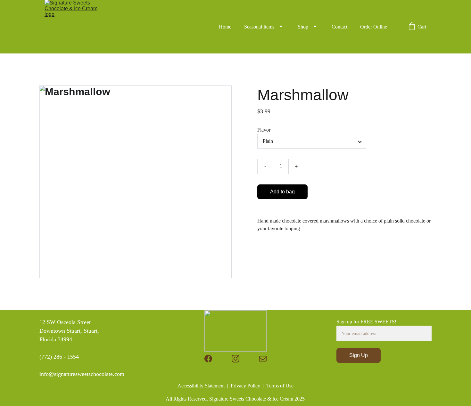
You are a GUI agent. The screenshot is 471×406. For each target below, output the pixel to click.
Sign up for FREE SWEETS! (366, 321)
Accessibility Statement (201, 385)
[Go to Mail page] (263, 358)
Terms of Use (279, 385)
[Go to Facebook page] (208, 358)
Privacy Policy (245, 385)
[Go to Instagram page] (235, 358)
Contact (339, 26)
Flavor (263, 130)
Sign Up (358, 355)
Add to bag (282, 191)
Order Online (373, 26)
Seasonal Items (259, 26)
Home (225, 26)
